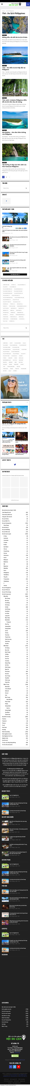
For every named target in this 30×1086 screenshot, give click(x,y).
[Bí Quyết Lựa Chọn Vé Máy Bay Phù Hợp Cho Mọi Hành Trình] (5, 804)
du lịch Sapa (6, 295)
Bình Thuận (7, 652)
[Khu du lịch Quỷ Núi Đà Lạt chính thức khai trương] (21, 436)
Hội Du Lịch (6, 1079)
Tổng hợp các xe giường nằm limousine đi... (21, 453)
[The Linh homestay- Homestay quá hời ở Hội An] (5, 830)
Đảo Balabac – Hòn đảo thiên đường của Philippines (14, 133)
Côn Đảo (7, 660)
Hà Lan (5, 549)
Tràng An (9, 622)
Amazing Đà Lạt (14, 1076)
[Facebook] (10, 1066)
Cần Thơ (7, 658)
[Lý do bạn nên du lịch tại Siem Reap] (5, 812)
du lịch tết (16, 299)
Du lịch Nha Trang (7, 291)
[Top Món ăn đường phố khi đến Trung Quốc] (5, 846)
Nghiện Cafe (5, 738)
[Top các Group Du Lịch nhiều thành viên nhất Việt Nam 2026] (15, 221)
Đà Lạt (5, 321)
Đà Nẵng (11, 321)
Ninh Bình (7, 620)
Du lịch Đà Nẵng (21, 284)
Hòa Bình (7, 611)
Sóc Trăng (7, 675)
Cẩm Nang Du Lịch (6, 512)
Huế (6, 695)
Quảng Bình (8, 626)
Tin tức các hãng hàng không (9, 742)
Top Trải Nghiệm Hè (14, 795)
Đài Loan (4, 370)
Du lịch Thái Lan (16, 295)
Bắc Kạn (7, 600)
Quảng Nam (8, 705)
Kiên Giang (7, 667)
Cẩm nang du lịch (13, 1079)
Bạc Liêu (7, 650)
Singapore (20, 312)
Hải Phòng (7, 609)
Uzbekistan (6, 581)
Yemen (5, 585)
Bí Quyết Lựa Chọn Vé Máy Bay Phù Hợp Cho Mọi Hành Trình (18, 803)
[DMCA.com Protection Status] (15, 1056)
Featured (4, 721)
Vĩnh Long (7, 680)
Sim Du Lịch (5, 740)
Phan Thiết (7, 701)
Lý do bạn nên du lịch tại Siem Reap (17, 811)
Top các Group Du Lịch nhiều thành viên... (7, 441)
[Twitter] (14, 1066)
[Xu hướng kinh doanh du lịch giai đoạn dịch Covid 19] (8, 448)
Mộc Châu (7, 617)
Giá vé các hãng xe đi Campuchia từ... (14, 423)
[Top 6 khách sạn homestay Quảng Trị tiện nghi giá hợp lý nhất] (5, 853)
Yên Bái (7, 643)
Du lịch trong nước (7, 297)
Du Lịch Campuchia (6, 523)
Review (13, 312)
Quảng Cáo (17, 1052)
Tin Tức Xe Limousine (7, 744)
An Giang (7, 647)
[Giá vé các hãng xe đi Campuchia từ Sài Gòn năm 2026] (15, 414)
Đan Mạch (6, 546)
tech (11, 314)
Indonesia (6, 555)
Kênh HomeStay (6, 731)
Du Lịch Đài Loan (6, 531)
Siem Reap (6, 525)
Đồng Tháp (7, 663)
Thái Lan (5, 316)
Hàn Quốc (4, 727)
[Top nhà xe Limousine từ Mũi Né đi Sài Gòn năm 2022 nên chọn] (5, 239)
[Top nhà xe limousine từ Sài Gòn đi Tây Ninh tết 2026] (5, 246)
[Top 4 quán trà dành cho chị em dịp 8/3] (5, 269)
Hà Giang (7, 604)
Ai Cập (5, 536)
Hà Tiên (7, 665)
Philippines (4, 35)
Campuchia (6, 284)
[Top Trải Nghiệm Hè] (5, 797)
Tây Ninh (7, 678)
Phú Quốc (6, 312)
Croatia (5, 542)
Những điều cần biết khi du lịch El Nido (14, 37)
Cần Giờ (7, 656)
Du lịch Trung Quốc (19, 297)
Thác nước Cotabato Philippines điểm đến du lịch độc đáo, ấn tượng (14, 101)
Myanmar (6, 566)
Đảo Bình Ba (9, 699)
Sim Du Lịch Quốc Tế (23, 1076)
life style (6, 308)
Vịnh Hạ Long (8, 639)
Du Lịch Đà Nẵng (6, 529)
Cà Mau (7, 654)
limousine (13, 308)
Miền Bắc (5, 310)
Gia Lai (6, 693)
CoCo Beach (8, 688)
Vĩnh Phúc (7, 641)
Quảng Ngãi (8, 710)
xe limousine (23, 368)
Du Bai (5, 544)
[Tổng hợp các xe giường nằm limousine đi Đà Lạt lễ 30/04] (21, 448)
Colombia (6, 540)
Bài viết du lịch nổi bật (7, 510)
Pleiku (6, 703)
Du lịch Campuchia (13, 345)
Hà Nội (5, 306)
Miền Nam (6, 645)
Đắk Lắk (7, 690)
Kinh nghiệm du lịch (21, 306)
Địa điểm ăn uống (6, 716)
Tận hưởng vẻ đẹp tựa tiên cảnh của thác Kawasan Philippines (14, 165)
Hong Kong (6, 551)
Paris (5, 570)
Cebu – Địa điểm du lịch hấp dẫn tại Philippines (13, 69)
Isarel (5, 557)
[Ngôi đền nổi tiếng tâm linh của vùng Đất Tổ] (5, 823)
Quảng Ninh (8, 628)
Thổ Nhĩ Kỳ (6, 574)
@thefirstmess (15, 500)
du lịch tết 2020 (7, 301)
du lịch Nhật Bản (18, 291)
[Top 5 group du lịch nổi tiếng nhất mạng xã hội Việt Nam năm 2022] (5, 262)
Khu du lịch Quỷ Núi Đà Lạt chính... (21, 441)
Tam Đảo (7, 635)
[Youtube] (18, 1066)
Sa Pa (6, 630)
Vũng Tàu (17, 368)
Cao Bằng (7, 602)
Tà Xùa (6, 632)
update (21, 316)
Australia (6, 538)
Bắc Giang (7, 598)
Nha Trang (7, 697)
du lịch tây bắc (7, 299)
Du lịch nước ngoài (7, 293)
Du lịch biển (5, 345)
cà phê (13, 284)
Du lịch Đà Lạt (5, 527)
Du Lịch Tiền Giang (6, 592)
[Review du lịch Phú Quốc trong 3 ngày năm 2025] (5, 254)
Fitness (4, 723)
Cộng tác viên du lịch (7, 516)
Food (3, 725)
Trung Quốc (13, 316)
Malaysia (21, 308)
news (12, 310)
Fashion (4, 718)
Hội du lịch (12, 306)
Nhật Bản (19, 310)
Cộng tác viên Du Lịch (20, 1059)
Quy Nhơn (7, 712)
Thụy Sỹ (5, 576)
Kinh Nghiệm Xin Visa (7, 736)
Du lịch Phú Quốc (18, 293)
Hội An (8, 708)
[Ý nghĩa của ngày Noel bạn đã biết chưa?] (5, 838)
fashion (20, 355)
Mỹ (4, 564)
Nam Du (7, 669)
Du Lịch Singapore (6, 587)
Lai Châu (7, 613)
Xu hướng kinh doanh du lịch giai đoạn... (8, 453)
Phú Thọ (7, 624)
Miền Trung (6, 684)
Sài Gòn (5, 314)
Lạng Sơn (7, 615)
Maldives (6, 561)
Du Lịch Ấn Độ (5, 518)
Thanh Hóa (7, 637)
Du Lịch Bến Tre (5, 521)
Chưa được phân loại (7, 514)
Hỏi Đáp (4, 729)
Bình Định (7, 686)
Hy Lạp (5, 553)
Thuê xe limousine (13, 1074)
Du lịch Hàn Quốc (22, 345)
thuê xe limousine (20, 314)
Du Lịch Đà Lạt (16, 301)
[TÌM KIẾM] (26, 188)
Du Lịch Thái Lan (6, 589)
